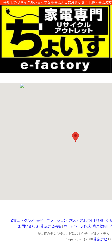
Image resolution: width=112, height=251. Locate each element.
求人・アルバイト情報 (86, 220)
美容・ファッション (51, 220)
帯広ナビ (100, 239)
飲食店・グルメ (22, 220)
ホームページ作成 (77, 226)
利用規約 (100, 226)
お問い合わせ (28, 226)
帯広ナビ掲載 (51, 226)
